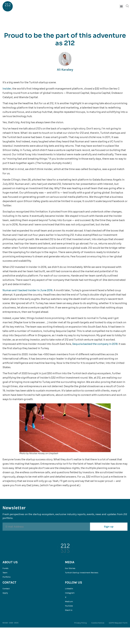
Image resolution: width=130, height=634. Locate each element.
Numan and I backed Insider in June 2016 (28, 290)
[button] (121, 6)
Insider (7, 88)
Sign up (108, 526)
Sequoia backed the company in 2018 (95, 344)
